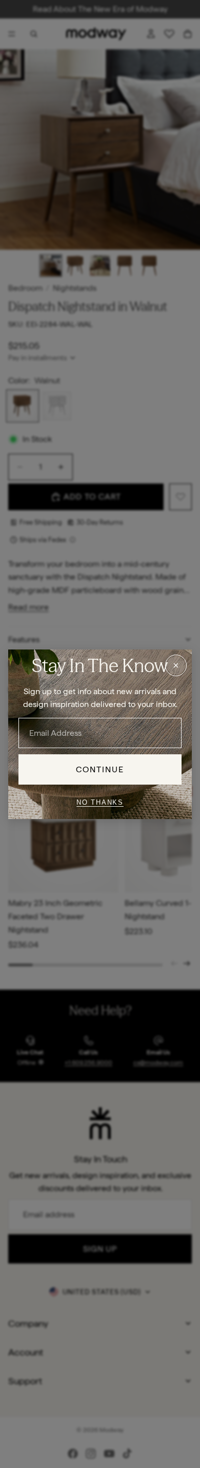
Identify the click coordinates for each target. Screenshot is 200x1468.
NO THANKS (100, 802)
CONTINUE (100, 769)
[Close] (176, 665)
